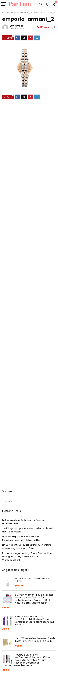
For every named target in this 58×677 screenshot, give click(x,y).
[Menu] (3, 4)
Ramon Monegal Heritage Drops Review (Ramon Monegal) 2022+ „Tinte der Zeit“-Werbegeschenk (28, 556)
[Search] (40, 4)
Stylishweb (16, 26)
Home (5, 12)
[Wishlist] (47, 4)
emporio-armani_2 (21, 12)
